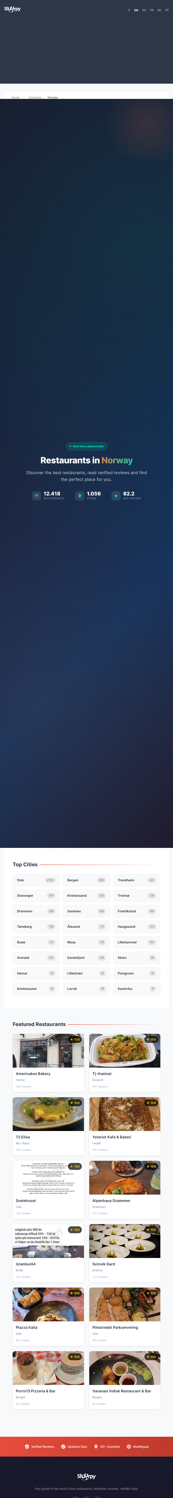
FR (151, 10)
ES (144, 10)
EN (136, 10)
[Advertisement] (86, 49)
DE (159, 10)
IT (129, 10)
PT (167, 10)
